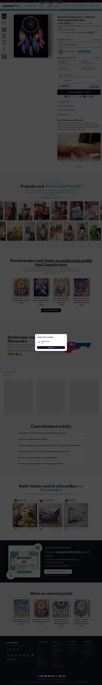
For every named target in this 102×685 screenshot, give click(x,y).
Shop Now (51, 347)
